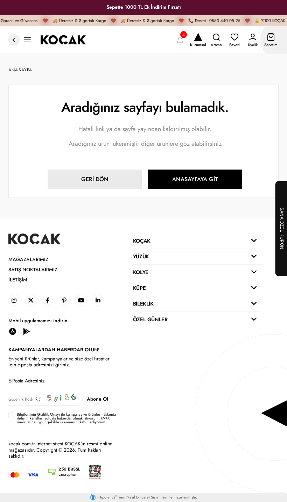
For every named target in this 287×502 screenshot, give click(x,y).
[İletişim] (27, 40)
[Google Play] (26, 331)
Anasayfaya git (195, 179)
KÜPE (139, 288)
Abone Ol (97, 398)
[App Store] (12, 331)
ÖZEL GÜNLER (150, 319)
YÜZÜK (141, 256)
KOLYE (140, 272)
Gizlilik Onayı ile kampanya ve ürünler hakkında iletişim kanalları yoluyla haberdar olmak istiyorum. (66, 416)
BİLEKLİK (143, 304)
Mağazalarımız (28, 259)
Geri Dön (94, 179)
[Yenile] (38, 399)
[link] (14, 300)
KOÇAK (141, 241)
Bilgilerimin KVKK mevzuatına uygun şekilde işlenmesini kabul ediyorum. (66, 418)
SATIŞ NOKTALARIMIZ (32, 269)
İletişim (17, 280)
